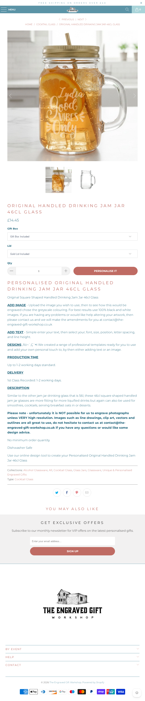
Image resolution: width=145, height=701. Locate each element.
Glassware (94, 470)
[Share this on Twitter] (57, 492)
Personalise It (105, 271)
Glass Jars (79, 470)
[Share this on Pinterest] (77, 492)
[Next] (134, 95)
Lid (9, 245)
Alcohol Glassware (35, 470)
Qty (9, 263)
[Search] (127, 9)
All (50, 470)
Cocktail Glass (63, 470)
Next (81, 19)
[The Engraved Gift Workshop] (72, 9)
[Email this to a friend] (87, 492)
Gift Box (12, 228)
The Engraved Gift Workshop (65, 682)
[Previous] (11, 95)
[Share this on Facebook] (67, 492)
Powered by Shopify (93, 682)
